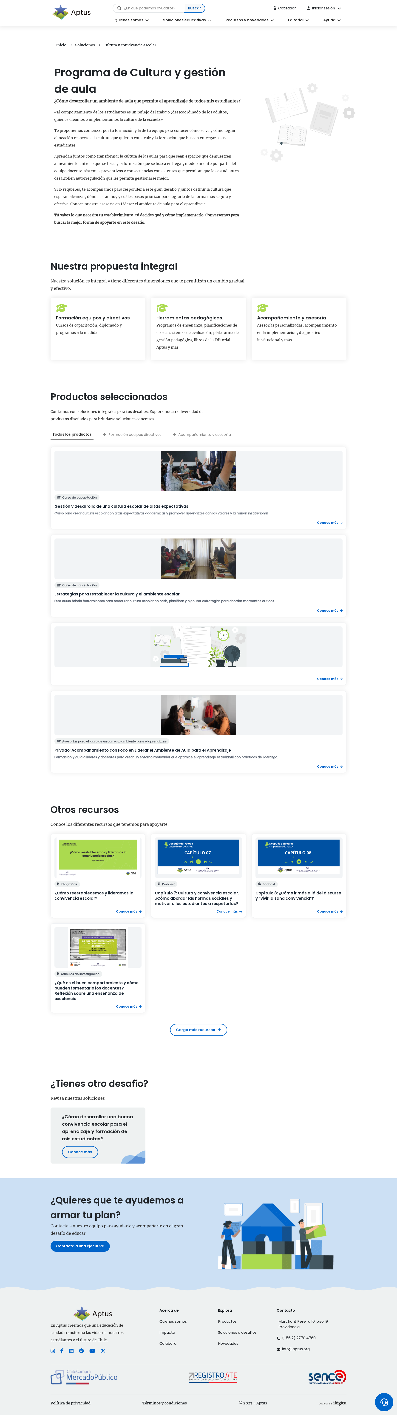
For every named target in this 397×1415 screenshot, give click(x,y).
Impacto (167, 1332)
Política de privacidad (71, 1403)
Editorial (295, 20)
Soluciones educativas (184, 20)
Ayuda (329, 20)
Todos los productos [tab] (72, 434)
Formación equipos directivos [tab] (135, 434)
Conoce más (80, 1152)
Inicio (61, 45)
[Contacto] (384, 1402)
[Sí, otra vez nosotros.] (332, 1403)
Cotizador (287, 8)
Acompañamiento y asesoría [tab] (204, 434)
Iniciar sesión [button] (323, 8)
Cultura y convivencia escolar (130, 45)
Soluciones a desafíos (237, 1332)
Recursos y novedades (247, 20)
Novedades (228, 1343)
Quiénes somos (128, 20)
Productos (227, 1321)
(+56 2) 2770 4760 (299, 1338)
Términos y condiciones (164, 1403)
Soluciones (85, 45)
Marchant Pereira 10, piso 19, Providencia (303, 1324)
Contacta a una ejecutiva (80, 1246)
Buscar (194, 8)
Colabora (167, 1343)
